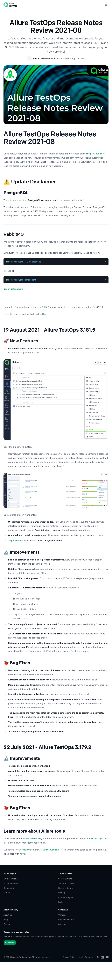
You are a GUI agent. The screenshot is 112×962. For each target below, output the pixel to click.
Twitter (25, 849)
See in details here (13, 288)
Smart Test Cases (66, 883)
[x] (97, 957)
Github (7, 892)
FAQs (60, 902)
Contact (61, 915)
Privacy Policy (69, 957)
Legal (80, 957)
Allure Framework (32, 838)
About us (8, 915)
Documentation (11, 883)
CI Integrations (65, 878)
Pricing (61, 892)
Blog (6, 919)
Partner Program (65, 897)
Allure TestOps (95, 838)
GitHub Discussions (48, 849)
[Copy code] (105, 262)
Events (7, 924)
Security (89, 957)
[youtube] (107, 957)
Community (9, 888)
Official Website (11, 878)
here (45, 314)
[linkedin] (102, 957)
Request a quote (66, 919)
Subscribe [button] (9, 942)
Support (62, 924)
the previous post (95, 153)
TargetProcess (15, 540)
